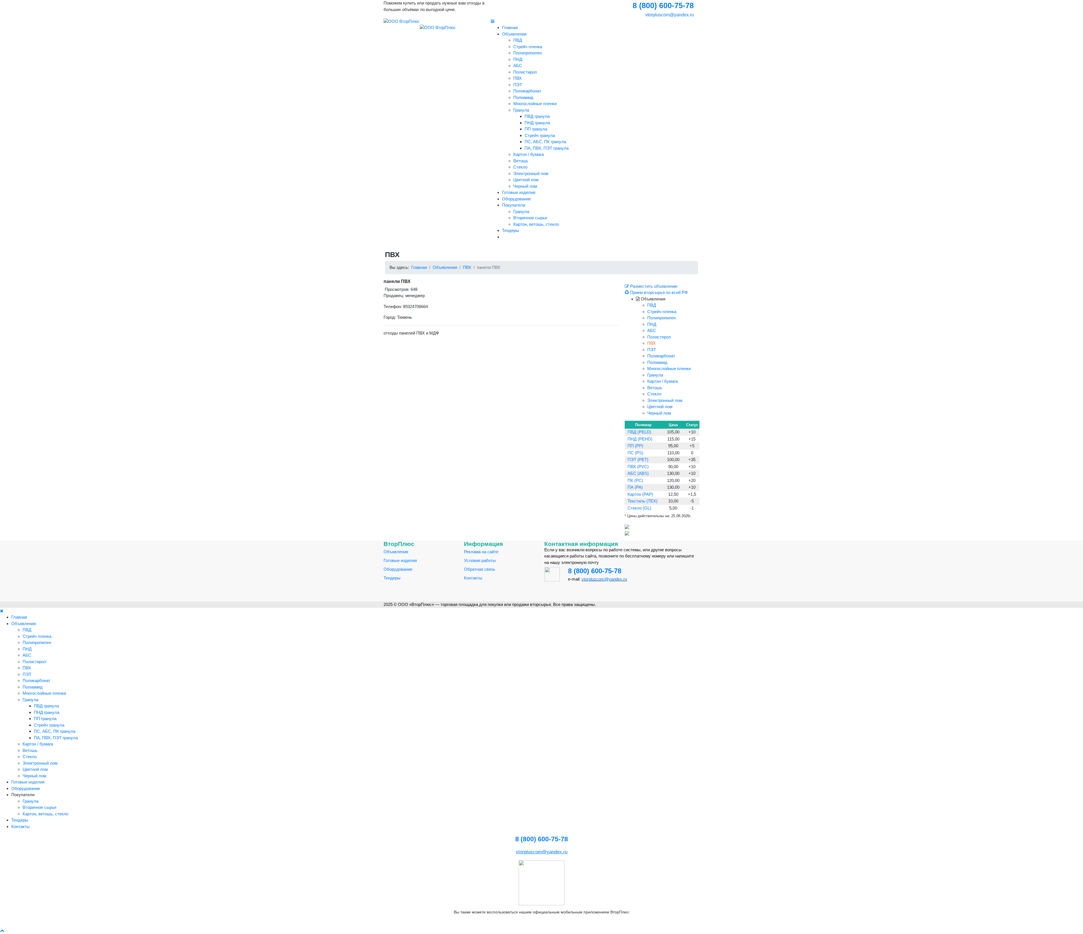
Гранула (521, 110)
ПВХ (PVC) (638, 466)
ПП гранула (536, 129)
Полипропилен (527, 52)
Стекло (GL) (639, 508)
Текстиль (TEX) (642, 501)
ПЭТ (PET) (638, 459)
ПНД (517, 59)
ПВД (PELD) (639, 432)
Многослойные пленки (535, 103)
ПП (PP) (635, 445)
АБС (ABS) (638, 473)
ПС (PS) (635, 452)
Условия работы (480, 560)
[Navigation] (595, 21)
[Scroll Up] (2, 930)
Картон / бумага (528, 154)
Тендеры (510, 230)
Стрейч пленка (527, 46)
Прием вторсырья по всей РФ (658, 292)
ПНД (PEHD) (640, 439)
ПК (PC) (635, 480)
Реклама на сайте (481, 551)
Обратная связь (479, 569)
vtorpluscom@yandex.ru (669, 14)
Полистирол (525, 72)
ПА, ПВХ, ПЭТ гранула (547, 148)
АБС (517, 65)
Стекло (520, 167)
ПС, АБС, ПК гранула (545, 141)
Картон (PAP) (640, 494)
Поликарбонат (527, 90)
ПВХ (517, 78)
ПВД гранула (537, 116)
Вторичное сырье (530, 217)
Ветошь (520, 160)
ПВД (517, 40)
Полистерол (659, 337)
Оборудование (516, 198)
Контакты (473, 578)
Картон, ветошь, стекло (536, 224)
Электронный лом (530, 173)
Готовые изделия (518, 192)
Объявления (514, 34)
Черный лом (525, 186)
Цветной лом (525, 179)
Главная (510, 27)
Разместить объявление (653, 286)
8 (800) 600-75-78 (594, 571)
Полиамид (523, 97)
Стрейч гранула (540, 135)
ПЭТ (517, 84)
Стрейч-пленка (661, 311)
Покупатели (513, 205)
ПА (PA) (635, 487)
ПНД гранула (537, 122)
